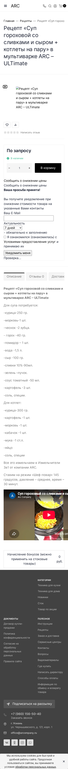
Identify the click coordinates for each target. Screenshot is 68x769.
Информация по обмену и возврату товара (49, 688)
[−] (9, 168)
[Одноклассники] (14, 742)
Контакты (43, 647)
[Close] (62, 761)
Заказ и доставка (48, 635)
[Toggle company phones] (44, 6)
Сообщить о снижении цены (25, 180)
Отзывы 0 (36, 276)
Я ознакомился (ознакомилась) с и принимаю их (31, 241)
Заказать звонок (21, 717)
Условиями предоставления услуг (30, 242)
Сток (41, 603)
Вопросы (43, 654)
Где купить (44, 666)
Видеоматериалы (48, 660)
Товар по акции (47, 609)
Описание (14, 276)
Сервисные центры (49, 642)
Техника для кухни (49, 585)
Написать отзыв (30, 132)
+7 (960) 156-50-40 (26, 714)
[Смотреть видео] (5, 86)
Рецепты (43, 629)
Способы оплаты (48, 678)
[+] (29, 168)
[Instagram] (22, 742)
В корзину (48, 168)
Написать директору (50, 672)
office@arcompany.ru (24, 732)
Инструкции (45, 623)
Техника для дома (49, 591)
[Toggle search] (49, 6)
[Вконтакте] (7, 742)
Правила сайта (13, 661)
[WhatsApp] (30, 742)
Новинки (43, 597)
